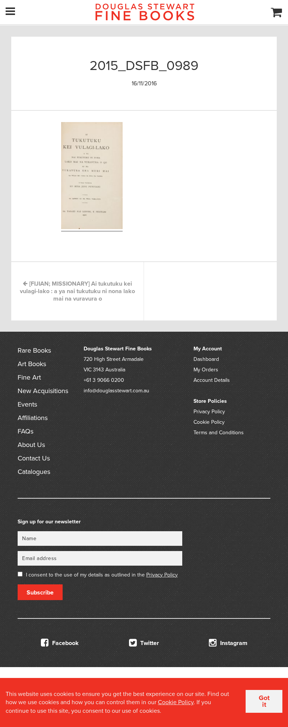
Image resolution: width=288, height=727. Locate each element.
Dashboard (206, 359)
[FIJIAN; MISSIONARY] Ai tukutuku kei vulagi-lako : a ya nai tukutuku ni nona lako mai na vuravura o (77, 291)
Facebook (65, 643)
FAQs (25, 431)
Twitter (149, 643)
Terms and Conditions (219, 432)
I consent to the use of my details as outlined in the (102, 575)
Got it (264, 701)
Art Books (32, 364)
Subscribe (40, 592)
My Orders (206, 369)
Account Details (212, 380)
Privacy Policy (209, 411)
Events (27, 404)
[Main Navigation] (10, 11)
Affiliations (33, 418)
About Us (31, 445)
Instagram (233, 643)
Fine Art (29, 377)
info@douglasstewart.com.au (116, 390)
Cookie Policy (209, 422)
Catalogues (34, 472)
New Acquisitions (43, 391)
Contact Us (34, 458)
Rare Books (34, 350)
